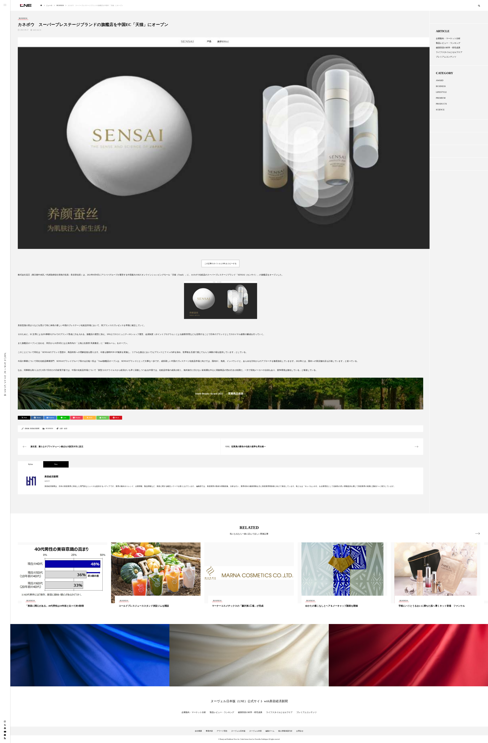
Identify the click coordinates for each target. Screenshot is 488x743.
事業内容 (209, 731)
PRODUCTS (441, 104)
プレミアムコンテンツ (446, 57)
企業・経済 (63, 428)
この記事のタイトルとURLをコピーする (220, 263)
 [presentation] (477, 533)
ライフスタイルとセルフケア (449, 52)
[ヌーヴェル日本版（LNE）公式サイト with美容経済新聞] (25, 5)
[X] (5, 725)
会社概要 (198, 731)
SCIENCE (440, 110)
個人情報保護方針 (285, 731)
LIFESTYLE (441, 92)
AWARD (439, 80)
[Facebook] (5, 728)
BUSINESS (49, 428)
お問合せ (299, 731)
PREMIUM (440, 98)
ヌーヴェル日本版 (238, 731)
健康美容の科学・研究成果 (448, 48)
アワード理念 (222, 731)
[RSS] (5, 738)
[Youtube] (5, 732)
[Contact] (5, 735)
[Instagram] (5, 722)
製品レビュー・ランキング (448, 43)
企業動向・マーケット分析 (448, 38)
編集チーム (269, 731)
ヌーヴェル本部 (255, 731)
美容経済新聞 (34, 428)
